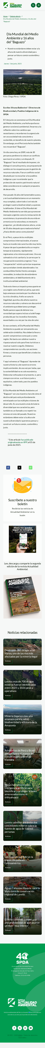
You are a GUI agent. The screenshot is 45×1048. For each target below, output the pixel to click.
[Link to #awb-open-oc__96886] (33, 5)
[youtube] (31, 1028)
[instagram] (25, 1028)
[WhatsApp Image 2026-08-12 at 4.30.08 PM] (22, 576)
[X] (19, 467)
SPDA (20, 1035)
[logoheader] (12, 3)
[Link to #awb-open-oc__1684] (38, 5)
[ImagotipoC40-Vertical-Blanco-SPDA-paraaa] (22, 953)
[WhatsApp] (30, 467)
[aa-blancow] (22, 999)
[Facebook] (8, 467)
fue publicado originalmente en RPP (20, 440)
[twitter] (20, 1028)
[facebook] (14, 1028)
